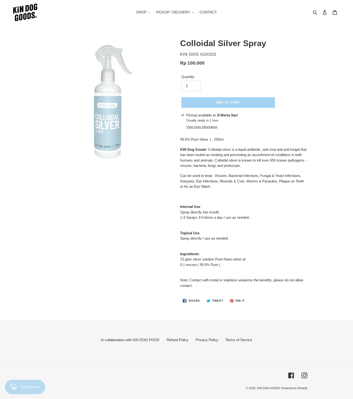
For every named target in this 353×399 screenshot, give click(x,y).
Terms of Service (238, 340)
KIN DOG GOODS (268, 388)
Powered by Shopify (294, 388)
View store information (201, 127)
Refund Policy (178, 340)
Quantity (188, 77)
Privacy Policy (207, 340)
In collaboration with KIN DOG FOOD (130, 340)
